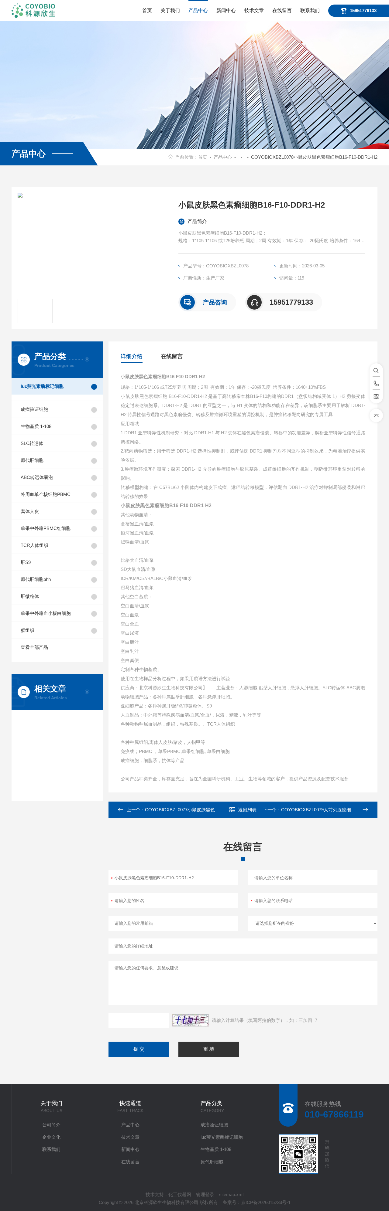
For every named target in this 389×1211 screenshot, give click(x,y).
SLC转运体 (32, 443)
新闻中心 (226, 10)
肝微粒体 (30, 596)
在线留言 (282, 10)
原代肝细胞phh (36, 579)
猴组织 (27, 630)
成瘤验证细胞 (34, 409)
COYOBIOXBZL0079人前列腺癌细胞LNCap (325, 809)
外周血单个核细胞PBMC (46, 494)
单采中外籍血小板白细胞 (46, 613)
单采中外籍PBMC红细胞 (46, 528)
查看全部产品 (34, 647)
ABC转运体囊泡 (37, 477)
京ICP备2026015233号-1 (266, 1202)
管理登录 (205, 1194)
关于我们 (170, 10)
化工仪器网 (179, 1194)
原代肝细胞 (32, 460)
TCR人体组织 (34, 545)
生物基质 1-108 (36, 426)
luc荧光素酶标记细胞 (42, 386)
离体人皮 (30, 511)
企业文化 (51, 1137)
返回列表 (247, 809)
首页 (147, 10)
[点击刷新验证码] (190, 1020)
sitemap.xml (231, 1194)
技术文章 (254, 10)
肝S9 (26, 562)
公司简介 (51, 1124)
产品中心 (198, 10)
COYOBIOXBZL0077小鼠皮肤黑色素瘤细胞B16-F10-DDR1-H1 (208, 809)
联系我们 (310, 10)
